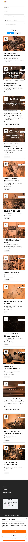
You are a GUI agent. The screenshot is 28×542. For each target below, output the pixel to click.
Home (4, 487)
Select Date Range (9, 16)
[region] (14, 529)
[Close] (26, 518)
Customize (14, 535)
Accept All (14, 531)
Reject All (14, 539)
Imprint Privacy (7, 492)
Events (5, 489)
